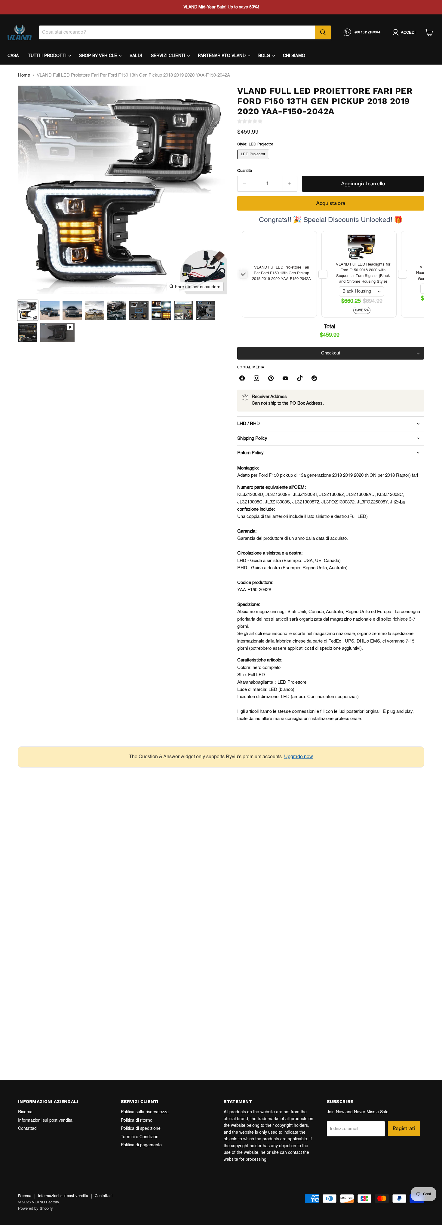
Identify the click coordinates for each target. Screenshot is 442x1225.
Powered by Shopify (35, 1209)
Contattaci (27, 1128)
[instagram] (256, 378)
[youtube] (285, 378)
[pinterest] (271, 378)
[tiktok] (300, 378)
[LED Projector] (254, 161)
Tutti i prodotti (48, 56)
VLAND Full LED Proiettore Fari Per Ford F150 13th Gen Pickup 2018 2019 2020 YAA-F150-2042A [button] (281, 273)
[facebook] (242, 378)
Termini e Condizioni (140, 1137)
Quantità (244, 171)
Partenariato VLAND (222, 56)
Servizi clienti (168, 56)
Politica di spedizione (141, 1128)
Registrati (404, 1128)
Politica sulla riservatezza (145, 1112)
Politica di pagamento (141, 1145)
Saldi (136, 56)
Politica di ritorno (136, 1120)
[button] (27, 310)
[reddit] (314, 378)
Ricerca (25, 1112)
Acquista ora (330, 203)
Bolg (265, 56)
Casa (13, 56)
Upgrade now (298, 757)
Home (24, 75)
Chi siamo (294, 56)
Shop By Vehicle (98, 56)
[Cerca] (323, 32)
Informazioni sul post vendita (45, 1120)
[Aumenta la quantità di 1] (290, 183)
